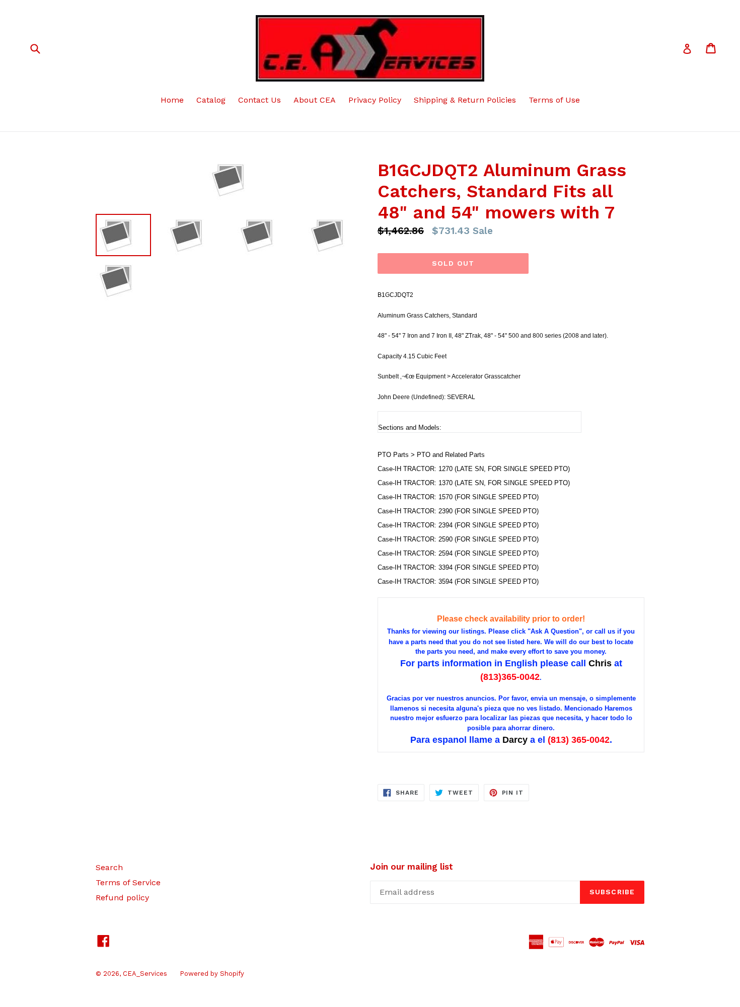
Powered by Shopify (212, 973)
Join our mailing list (411, 867)
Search (109, 867)
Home (172, 100)
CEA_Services (145, 973)
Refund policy (122, 897)
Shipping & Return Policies (465, 100)
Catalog (211, 100)
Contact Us (259, 100)
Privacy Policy (374, 100)
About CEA (314, 100)
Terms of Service (128, 882)
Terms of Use (554, 100)
